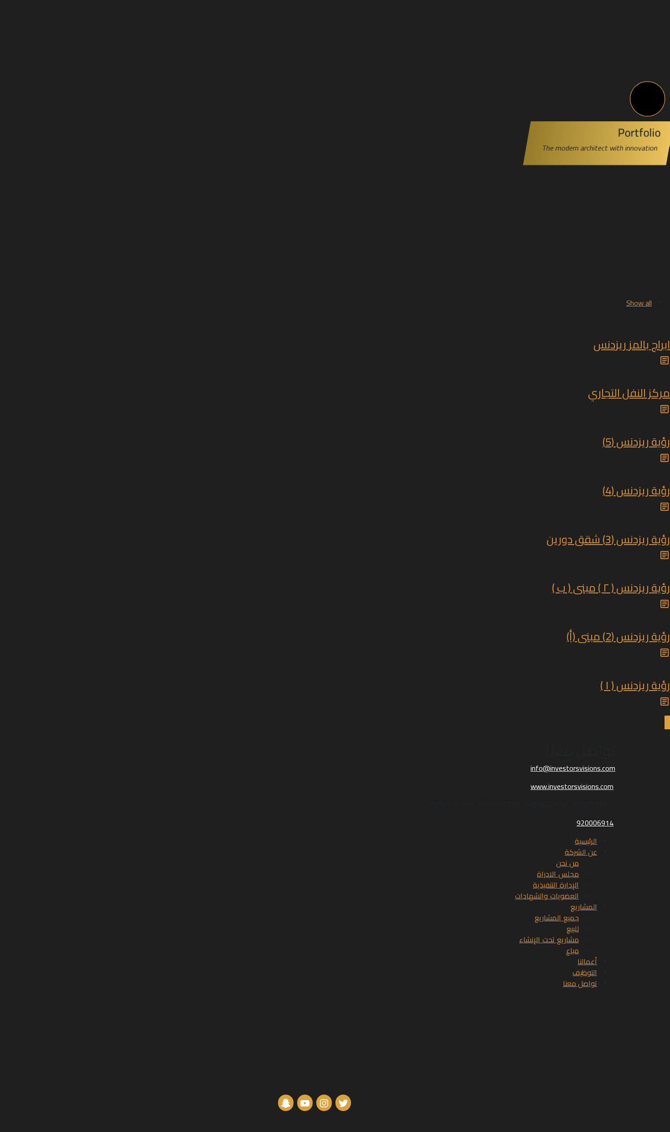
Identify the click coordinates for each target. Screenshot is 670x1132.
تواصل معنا (580, 983)
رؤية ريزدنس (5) (636, 441)
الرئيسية (586, 841)
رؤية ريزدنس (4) (636, 490)
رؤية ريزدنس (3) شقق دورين (608, 539)
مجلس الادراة (558, 874)
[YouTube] (304, 1102)
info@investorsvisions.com (573, 768)
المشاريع (584, 907)
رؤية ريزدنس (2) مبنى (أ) (618, 636)
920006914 (595, 823)
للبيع (573, 928)
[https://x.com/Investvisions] (343, 1102)
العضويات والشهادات (547, 896)
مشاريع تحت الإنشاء (549, 939)
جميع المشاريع (557, 917)
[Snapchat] (285, 1102)
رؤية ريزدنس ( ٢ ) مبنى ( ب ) (611, 587)
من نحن (567, 863)
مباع (572, 950)
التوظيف (584, 972)
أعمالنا (587, 961)
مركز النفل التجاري (629, 393)
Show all (639, 303)
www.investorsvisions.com (572, 786)
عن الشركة (581, 852)
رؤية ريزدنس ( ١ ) (635, 685)
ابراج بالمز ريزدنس (631, 344)
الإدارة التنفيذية (556, 885)
